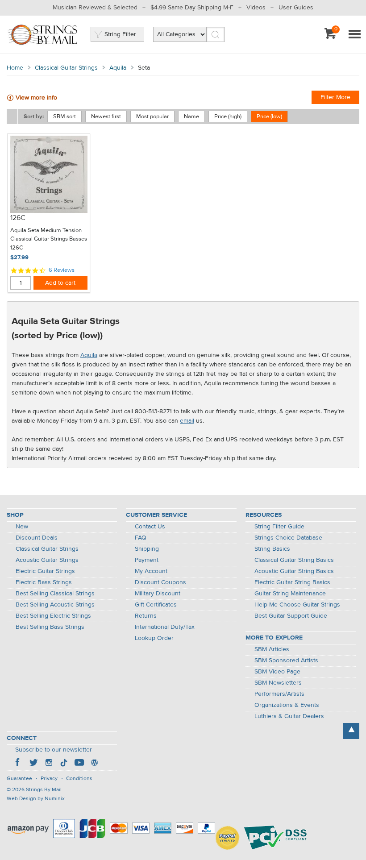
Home (15, 68)
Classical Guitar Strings (66, 68)
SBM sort (64, 117)
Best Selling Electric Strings (53, 616)
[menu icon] (354, 35)
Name (191, 117)
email (187, 421)
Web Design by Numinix (36, 799)
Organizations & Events (286, 705)
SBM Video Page (277, 672)
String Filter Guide (279, 526)
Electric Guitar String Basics (292, 582)
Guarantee (19, 778)
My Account (151, 571)
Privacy (49, 778)
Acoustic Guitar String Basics (294, 571)
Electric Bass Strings (44, 582)
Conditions (79, 778)
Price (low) (269, 117)
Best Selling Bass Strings (50, 627)
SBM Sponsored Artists (286, 660)
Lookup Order (154, 638)
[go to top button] (351, 731)
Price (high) (227, 117)
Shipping (147, 549)
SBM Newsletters (278, 683)
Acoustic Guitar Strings (47, 560)
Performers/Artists (279, 694)
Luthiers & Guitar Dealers (289, 716)
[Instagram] (48, 764)
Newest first (106, 117)
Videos (256, 7)
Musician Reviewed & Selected (95, 7)
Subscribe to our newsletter (53, 750)
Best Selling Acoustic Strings (55, 605)
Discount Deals (37, 538)
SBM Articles (271, 649)
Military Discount (157, 593)
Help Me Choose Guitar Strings (297, 605)
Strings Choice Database (288, 538)
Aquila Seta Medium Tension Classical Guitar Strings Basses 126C (48, 239)
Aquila (117, 68)
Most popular (152, 117)
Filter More (335, 97)
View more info (36, 98)
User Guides (296, 7)
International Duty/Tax (165, 627)
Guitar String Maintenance (290, 593)
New (22, 526)
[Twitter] (33, 764)
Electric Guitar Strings (45, 571)
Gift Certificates (156, 605)
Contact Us (150, 526)
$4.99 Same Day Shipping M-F (191, 7)
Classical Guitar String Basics (294, 560)
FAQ (140, 538)
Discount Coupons (160, 582)
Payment (146, 560)
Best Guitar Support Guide (290, 616)
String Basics (272, 549)
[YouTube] (79, 764)
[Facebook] (18, 764)
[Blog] (94, 764)
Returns (146, 616)
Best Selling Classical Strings (55, 593)
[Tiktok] (64, 764)
